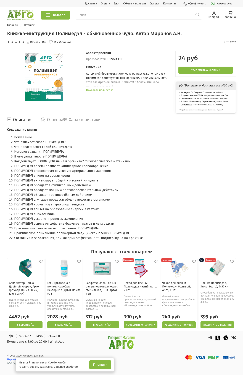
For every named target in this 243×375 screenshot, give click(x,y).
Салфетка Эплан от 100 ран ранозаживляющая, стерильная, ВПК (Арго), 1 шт (102, 288)
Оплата (105, 3)
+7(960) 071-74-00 (47, 336)
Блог (117, 3)
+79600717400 (224, 3)
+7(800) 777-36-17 (197, 3)
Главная (12, 25)
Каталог (59, 15)
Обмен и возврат (134, 3)
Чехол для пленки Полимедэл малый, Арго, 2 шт (140, 286)
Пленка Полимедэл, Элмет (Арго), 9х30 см (214, 284)
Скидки (155, 3)
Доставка (91, 3)
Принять (100, 365)
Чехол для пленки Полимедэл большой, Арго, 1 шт (176, 286)
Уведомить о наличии (205, 70)
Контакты (169, 3)
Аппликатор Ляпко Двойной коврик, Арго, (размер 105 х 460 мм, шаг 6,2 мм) (24, 288)
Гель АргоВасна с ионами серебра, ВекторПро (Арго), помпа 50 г (64, 288)
